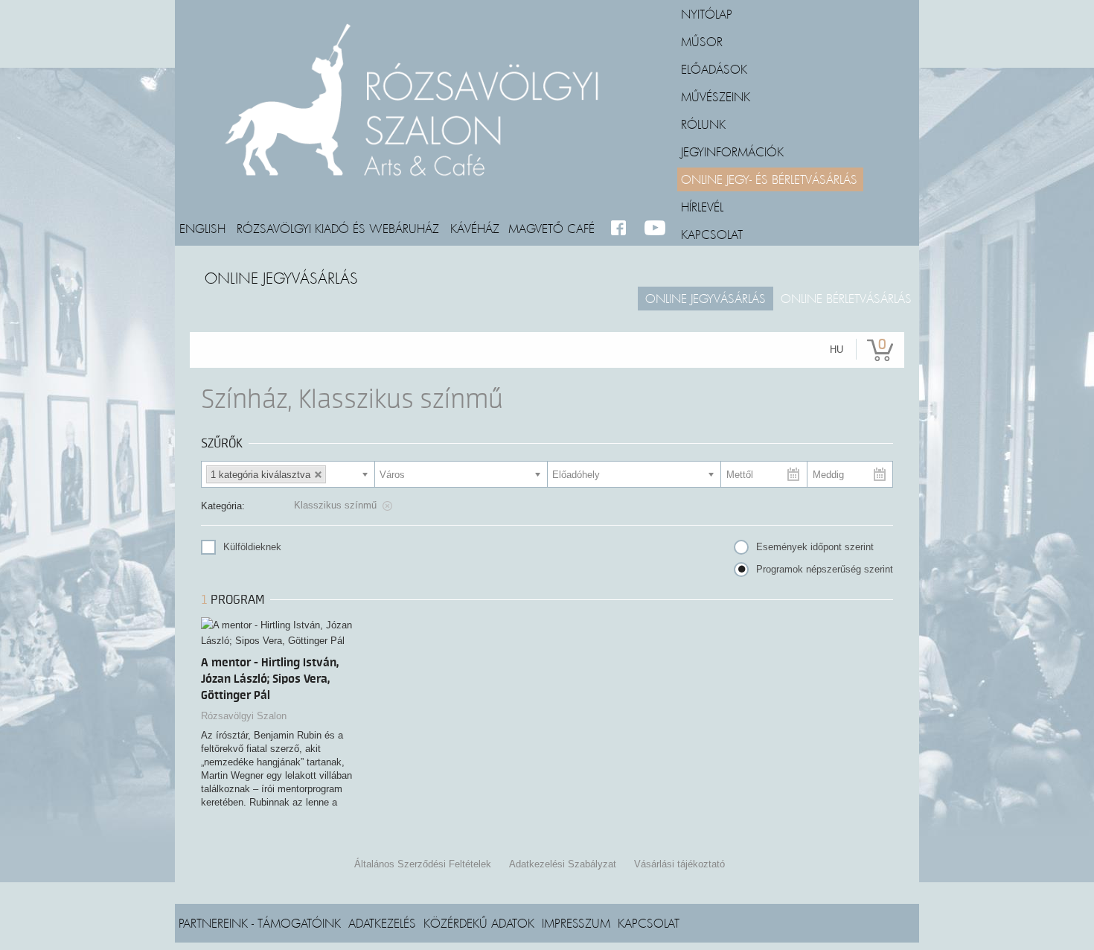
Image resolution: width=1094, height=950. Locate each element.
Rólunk (703, 123)
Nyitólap (706, 13)
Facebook (622, 228)
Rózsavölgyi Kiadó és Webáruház (338, 228)
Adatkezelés (382, 922)
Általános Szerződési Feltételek (422, 864)
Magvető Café (551, 228)
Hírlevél (702, 206)
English (202, 228)
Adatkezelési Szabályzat (562, 864)
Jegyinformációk (732, 151)
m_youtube (655, 228)
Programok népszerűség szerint (824, 569)
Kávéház (474, 228)
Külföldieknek (252, 546)
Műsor (702, 41)
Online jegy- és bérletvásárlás (769, 178)
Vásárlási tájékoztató (679, 864)
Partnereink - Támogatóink (260, 922)
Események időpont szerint (815, 546)
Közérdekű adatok (478, 922)
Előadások (714, 68)
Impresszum (576, 922)
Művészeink (715, 96)
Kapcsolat (712, 234)
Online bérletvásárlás (846, 298)
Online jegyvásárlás (705, 298)
